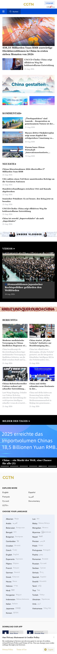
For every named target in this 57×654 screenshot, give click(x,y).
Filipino (12, 563)
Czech (11, 550)
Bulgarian (14, 536)
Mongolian (40, 527)
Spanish (39, 576)
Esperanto (14, 558)
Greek (12, 576)
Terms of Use (22, 649)
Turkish (38, 594)
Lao (35, 518)
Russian (39, 563)
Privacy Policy (7, 649)
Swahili (39, 581)
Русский (5, 501)
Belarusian (15, 527)
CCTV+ (5, 505)
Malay (41, 523)
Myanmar (41, 532)
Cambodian (12, 541)
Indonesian (17, 599)
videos (7, 248)
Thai (36, 590)
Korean (12, 612)
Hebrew (12, 585)
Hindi (10, 590)
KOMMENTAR (11, 113)
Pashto (37, 554)
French (12, 567)
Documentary (34, 501)
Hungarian (13, 594)
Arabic (11, 523)
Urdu (36, 603)
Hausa (11, 581)
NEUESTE (8, 164)
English (5, 492)
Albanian (12, 518)
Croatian (13, 545)
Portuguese (41, 550)
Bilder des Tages (15, 421)
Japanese (13, 608)
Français (6, 497)
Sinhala (38, 572)
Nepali (37, 536)
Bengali (11, 532)
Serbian (39, 567)
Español (31, 492)
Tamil (36, 585)
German (13, 572)
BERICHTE (9, 320)
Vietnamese (41, 608)
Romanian (40, 558)
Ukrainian (41, 599)
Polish (37, 545)
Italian (12, 603)
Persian (38, 541)
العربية (31, 497)
